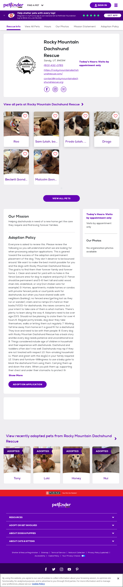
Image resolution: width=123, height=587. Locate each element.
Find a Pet (33, 5)
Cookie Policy (53, 556)
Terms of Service (58, 552)
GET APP (113, 15)
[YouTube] (69, 569)
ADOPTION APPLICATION (27, 384)
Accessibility (40, 556)
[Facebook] (46, 569)
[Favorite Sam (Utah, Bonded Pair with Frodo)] (55, 116)
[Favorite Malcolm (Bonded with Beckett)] (55, 154)
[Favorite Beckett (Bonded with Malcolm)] (25, 154)
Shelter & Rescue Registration (25, 552)
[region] (61, 580)
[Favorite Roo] (25, 116)
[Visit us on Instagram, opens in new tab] (55, 89)
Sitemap (44, 552)
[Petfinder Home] (13, 5)
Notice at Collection (76, 552)
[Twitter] (53, 569)
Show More (16, 375)
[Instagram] (61, 569)
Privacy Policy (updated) (98, 552)
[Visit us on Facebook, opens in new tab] (47, 89)
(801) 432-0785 (53, 65)
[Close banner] (4, 15)
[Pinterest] (77, 569)
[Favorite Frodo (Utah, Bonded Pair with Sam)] (85, 116)
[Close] (118, 578)
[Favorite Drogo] (115, 116)
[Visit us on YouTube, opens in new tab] (64, 89)
